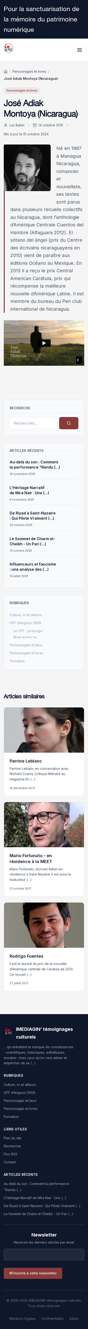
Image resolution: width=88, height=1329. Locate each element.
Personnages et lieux (26, 645)
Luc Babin (16, 125)
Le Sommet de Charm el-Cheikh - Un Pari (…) (38, 1214)
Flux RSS (10, 1154)
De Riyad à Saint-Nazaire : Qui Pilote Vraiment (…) (42, 1206)
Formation (17, 661)
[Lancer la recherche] (68, 423)
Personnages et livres (29, 71)
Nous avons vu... (25, 637)
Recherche (12, 1146)
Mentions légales (22, 1319)
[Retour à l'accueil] (6, 71)
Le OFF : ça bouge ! (28, 631)
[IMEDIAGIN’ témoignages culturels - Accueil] (8, 49)
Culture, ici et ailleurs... (27, 615)
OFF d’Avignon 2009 (25, 623)
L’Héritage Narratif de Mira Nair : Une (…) (35, 1198)
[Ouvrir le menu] (79, 50)
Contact (10, 1162)
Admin (74, 1319)
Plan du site (13, 1138)
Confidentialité (52, 1319)
